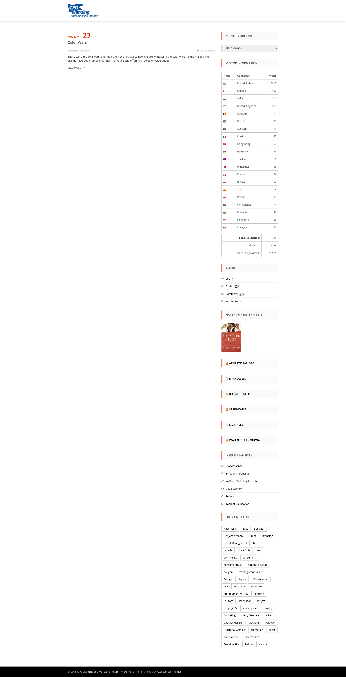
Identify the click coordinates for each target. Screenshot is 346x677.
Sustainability (231, 644)
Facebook (256, 586)
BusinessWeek (239, 394)
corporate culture (257, 564)
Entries (232, 286)
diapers (242, 579)
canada (228, 550)
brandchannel (234, 466)
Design (228, 579)
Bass (245, 528)
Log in (229, 278)
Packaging (254, 622)
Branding (267, 536)
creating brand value (250, 572)
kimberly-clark (251, 608)
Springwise (237, 409)
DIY (226, 586)
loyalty (268, 608)
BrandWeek (237, 379)
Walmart (264, 644)
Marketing (230, 615)
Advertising (230, 528)
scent (272, 629)
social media (231, 637)
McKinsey (236, 425)
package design (233, 622)
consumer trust (233, 564)
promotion (257, 629)
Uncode (148, 671)
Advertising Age (241, 363)
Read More (74, 67)
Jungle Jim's (230, 608)
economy (239, 586)
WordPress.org (234, 301)
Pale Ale (270, 622)
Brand (252, 536)
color (259, 550)
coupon (228, 572)
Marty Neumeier (250, 615)
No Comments (207, 50)
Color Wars (77, 42)
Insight (261, 601)
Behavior (259, 528)
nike (268, 615)
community (230, 557)
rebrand (230, 496)
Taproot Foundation (237, 504)
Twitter (249, 644)
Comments (235, 294)
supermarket (251, 637)
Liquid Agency (234, 488)
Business (258, 543)
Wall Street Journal (245, 440)
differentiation (260, 579)
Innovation (245, 601)
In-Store (228, 601)
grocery (259, 593)
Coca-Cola (244, 550)
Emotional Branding (237, 473)
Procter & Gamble (234, 629)
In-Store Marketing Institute (242, 481)
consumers (249, 557)
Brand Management (235, 543)
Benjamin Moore (234, 536)
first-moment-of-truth (236, 593)
